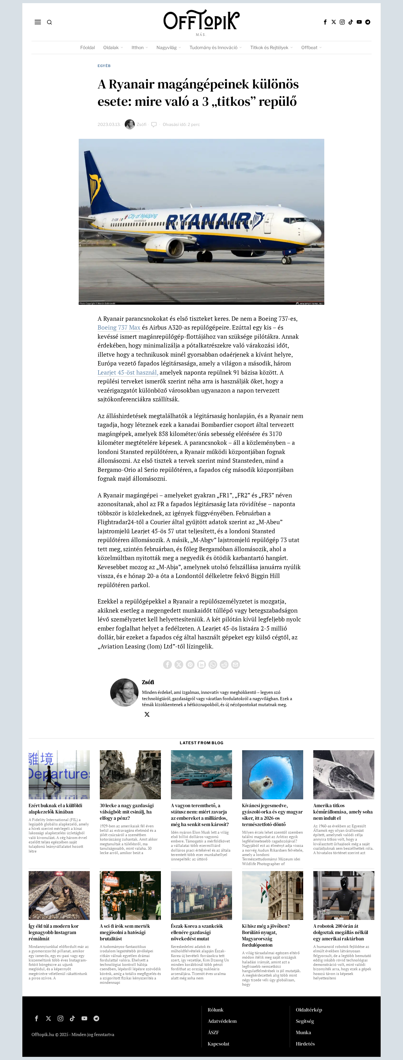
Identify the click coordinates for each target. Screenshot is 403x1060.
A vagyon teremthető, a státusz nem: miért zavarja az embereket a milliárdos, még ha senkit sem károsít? (200, 815)
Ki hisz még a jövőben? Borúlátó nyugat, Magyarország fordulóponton (266, 935)
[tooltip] (325, 22)
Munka (303, 1032)
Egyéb (104, 66)
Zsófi (141, 124)
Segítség (305, 1020)
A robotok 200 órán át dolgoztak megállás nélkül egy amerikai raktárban (340, 932)
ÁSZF (213, 1032)
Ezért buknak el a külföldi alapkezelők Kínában (55, 808)
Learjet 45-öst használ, (128, 372)
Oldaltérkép (309, 1009)
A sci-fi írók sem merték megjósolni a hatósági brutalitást (125, 932)
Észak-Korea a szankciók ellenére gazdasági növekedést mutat (197, 932)
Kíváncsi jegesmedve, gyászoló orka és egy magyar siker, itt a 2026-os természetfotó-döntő (272, 815)
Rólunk (216, 1009)
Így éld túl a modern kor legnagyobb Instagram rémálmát (54, 932)
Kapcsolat (219, 1043)
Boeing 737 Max (119, 327)
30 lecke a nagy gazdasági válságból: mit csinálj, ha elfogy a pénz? (127, 811)
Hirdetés (305, 1043)
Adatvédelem (222, 1020)
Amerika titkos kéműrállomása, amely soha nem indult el (343, 811)
